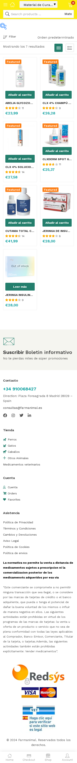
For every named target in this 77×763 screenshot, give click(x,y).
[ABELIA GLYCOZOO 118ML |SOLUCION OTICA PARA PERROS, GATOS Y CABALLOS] (20, 74)
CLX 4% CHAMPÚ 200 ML (57, 103)
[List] (70, 48)
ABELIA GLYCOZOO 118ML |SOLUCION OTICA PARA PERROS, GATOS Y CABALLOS (20, 103)
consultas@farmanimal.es (22, 408)
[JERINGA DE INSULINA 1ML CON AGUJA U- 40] (57, 202)
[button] (65, 4)
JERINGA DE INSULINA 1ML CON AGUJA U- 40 (57, 231)
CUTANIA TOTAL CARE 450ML (20, 231)
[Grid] (58, 48)
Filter (12, 36)
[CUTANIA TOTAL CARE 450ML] (20, 202)
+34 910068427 (19, 388)
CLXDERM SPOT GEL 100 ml (57, 159)
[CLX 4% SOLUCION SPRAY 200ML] (20, 138)
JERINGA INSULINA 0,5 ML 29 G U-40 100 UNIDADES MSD (20, 295)
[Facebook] (5, 415)
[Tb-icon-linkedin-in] (30, 415)
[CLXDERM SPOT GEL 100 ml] (57, 134)
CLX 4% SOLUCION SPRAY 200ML (20, 167)
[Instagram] (13, 415)
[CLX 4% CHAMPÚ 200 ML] (57, 74)
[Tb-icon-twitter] (21, 415)
